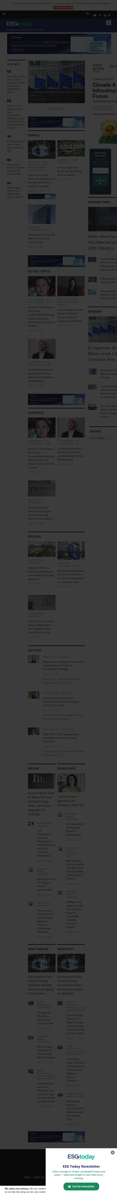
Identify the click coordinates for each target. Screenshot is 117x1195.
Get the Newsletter (83, 1186)
